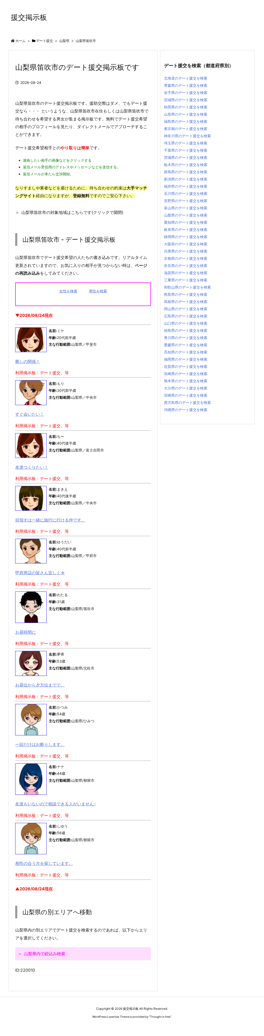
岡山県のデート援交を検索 (185, 309)
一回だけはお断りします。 (40, 744)
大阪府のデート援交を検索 (185, 244)
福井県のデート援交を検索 (185, 186)
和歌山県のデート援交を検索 (187, 287)
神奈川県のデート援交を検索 (187, 136)
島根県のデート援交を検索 (185, 301)
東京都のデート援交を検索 (185, 128)
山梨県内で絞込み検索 (44, 953)
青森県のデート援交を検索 (185, 85)
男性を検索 (98, 291)
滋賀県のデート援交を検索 (185, 273)
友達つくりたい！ (31, 467)
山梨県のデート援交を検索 (185, 215)
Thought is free (160, 1016)
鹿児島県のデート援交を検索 (187, 402)
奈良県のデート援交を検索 (185, 265)
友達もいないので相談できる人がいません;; (55, 803)
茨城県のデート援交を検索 (185, 157)
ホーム (20, 41)
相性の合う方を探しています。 (44, 863)
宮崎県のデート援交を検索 (185, 395)
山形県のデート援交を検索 (185, 114)
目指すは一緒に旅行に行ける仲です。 (50, 520)
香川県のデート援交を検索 (185, 337)
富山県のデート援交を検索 (185, 208)
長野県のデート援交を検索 (185, 200)
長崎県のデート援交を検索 (185, 373)
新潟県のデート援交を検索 (185, 179)
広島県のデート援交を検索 (185, 316)
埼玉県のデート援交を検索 (185, 143)
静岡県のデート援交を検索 (185, 236)
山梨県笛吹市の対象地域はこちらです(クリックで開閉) (72, 212)
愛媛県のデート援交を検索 (185, 345)
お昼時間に (25, 632)
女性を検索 (68, 291)
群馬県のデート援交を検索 (185, 172)
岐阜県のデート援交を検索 (185, 229)
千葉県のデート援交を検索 (185, 150)
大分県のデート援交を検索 (185, 388)
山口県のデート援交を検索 (185, 323)
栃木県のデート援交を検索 (185, 164)
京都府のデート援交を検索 (185, 258)
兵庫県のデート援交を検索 (185, 251)
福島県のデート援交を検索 (185, 121)
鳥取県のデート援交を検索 (185, 294)
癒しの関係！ (27, 361)
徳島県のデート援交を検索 (185, 330)
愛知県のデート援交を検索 (185, 222)
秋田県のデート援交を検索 (185, 107)
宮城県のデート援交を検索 (185, 100)
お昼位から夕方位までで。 (40, 684)
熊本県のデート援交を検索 (185, 381)
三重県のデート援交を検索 (185, 280)
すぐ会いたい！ (29, 414)
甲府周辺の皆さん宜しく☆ (40, 572)
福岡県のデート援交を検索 (185, 359)
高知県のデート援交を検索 (185, 352)
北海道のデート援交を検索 (185, 78)
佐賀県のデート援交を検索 (185, 366)
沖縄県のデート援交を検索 (185, 409)
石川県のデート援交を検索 (185, 193)
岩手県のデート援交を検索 (185, 92)
